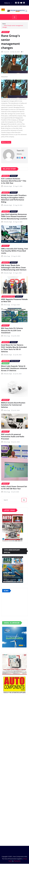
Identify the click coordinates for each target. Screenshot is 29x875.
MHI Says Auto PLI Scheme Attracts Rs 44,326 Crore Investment (12, 330)
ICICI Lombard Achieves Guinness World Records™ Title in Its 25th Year (13, 181)
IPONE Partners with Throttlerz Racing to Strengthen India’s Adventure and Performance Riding (13, 199)
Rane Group (7, 142)
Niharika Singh (8, 186)
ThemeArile (17, 861)
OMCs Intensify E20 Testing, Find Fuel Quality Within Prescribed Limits (14, 251)
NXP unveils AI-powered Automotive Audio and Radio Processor (12, 436)
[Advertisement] (14, 730)
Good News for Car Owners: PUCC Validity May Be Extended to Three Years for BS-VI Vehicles (14, 348)
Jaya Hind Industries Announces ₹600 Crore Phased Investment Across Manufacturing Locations (14, 216)
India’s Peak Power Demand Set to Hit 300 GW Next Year (14, 487)
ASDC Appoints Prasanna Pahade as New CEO (14, 300)
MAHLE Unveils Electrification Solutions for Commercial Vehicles (13, 405)
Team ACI (6, 52)
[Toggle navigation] (14, 17)
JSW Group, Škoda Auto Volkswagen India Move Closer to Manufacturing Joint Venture (13, 267)
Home (4, 23)
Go (24, 500)
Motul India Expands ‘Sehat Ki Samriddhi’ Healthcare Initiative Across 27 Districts (14, 368)
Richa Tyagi (7, 256)
